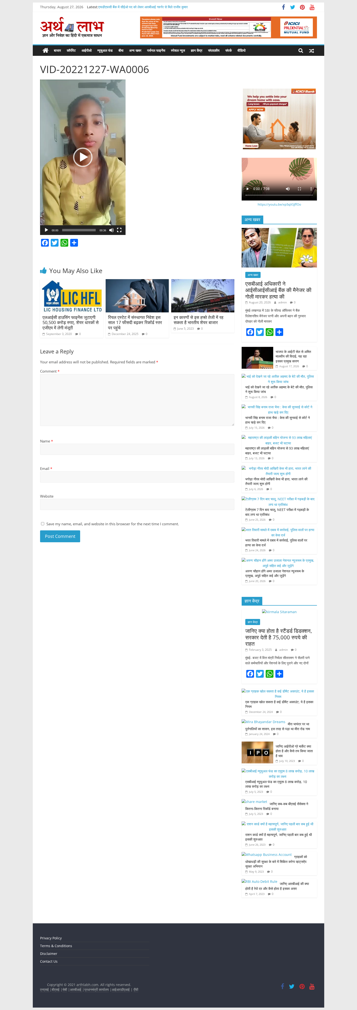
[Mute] (111, 230)
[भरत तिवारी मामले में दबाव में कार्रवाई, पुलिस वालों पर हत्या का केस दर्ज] (278, 529)
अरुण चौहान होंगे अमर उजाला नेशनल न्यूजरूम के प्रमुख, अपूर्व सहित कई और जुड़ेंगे (274, 573)
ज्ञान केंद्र (196, 50)
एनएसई (45, 989)
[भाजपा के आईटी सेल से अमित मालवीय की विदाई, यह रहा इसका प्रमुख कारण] (257, 349)
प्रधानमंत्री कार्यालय (96, 989)
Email (46, 468)
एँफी (136, 989)
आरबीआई (76, 989)
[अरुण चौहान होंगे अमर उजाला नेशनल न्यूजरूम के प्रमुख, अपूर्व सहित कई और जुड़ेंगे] (278, 560)
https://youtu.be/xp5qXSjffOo (279, 204)
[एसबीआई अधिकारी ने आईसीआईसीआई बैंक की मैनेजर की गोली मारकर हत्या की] (279, 230)
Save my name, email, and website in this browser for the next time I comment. (112, 523)
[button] (83, 157)
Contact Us (49, 961)
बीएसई (56, 989)
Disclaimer (48, 953)
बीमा (121, 50)
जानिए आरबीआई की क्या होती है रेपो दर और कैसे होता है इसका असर (277, 886)
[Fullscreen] (119, 230)
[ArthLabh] (45, 50)
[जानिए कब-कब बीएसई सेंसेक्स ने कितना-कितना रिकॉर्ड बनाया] (254, 801)
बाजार (57, 50)
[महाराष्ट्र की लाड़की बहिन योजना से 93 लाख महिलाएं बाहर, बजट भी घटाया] (278, 437)
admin (283, 302)
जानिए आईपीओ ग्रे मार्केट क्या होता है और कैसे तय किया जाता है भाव (294, 751)
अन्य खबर (135, 50)
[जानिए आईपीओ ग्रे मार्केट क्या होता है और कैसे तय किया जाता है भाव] (257, 744)
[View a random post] (311, 50)
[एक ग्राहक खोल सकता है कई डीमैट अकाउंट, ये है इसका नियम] (278, 691)
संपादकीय (214, 50)
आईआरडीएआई (121, 989)
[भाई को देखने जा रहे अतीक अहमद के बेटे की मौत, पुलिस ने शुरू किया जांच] (278, 376)
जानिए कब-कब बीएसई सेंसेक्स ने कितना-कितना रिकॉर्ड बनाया (276, 806)
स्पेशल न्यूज (178, 50)
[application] (83, 157)
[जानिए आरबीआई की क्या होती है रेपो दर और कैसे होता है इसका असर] (259, 881)
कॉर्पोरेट (71, 50)
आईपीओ (87, 50)
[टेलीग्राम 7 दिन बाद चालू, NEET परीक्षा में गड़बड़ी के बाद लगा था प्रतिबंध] (278, 499)
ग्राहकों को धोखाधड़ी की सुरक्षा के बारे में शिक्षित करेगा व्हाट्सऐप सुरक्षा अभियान (276, 861)
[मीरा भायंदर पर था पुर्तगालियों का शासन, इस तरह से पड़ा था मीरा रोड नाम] (263, 721)
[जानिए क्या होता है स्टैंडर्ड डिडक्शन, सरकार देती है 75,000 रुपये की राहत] (279, 611)
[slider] (79, 230)
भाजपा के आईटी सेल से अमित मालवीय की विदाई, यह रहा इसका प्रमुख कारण (293, 356)
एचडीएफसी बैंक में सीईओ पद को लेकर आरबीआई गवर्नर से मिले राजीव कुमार (143, 7)
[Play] (46, 230)
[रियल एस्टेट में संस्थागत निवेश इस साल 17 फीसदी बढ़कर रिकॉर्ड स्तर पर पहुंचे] (137, 282)
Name (46, 441)
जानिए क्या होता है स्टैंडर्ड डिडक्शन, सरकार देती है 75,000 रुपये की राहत (278, 637)
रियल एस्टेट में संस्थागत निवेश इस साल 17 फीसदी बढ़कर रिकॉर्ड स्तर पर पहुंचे (135, 322)
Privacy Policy (51, 938)
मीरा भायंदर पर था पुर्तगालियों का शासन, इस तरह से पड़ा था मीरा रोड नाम (278, 726)
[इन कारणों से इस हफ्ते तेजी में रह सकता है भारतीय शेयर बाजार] (202, 282)
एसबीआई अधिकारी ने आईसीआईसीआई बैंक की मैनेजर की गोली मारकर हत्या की (278, 290)
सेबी (64, 989)
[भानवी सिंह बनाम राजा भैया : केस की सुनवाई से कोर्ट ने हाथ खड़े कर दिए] (278, 407)
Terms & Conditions (56, 945)
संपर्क (228, 50)
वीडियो (242, 50)
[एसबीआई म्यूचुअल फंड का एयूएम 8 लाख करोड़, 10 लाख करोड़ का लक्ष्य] (278, 771)
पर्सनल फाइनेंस (156, 50)
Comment (50, 371)
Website (46, 496)
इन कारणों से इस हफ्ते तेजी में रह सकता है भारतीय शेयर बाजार (198, 320)
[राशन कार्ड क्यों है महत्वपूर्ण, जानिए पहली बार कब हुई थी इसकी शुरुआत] (278, 824)
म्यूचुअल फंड (105, 50)
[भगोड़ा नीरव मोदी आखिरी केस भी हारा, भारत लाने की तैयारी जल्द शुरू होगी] (278, 468)
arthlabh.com (87, 984)
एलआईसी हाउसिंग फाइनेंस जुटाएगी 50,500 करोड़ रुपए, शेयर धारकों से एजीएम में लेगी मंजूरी (70, 322)
